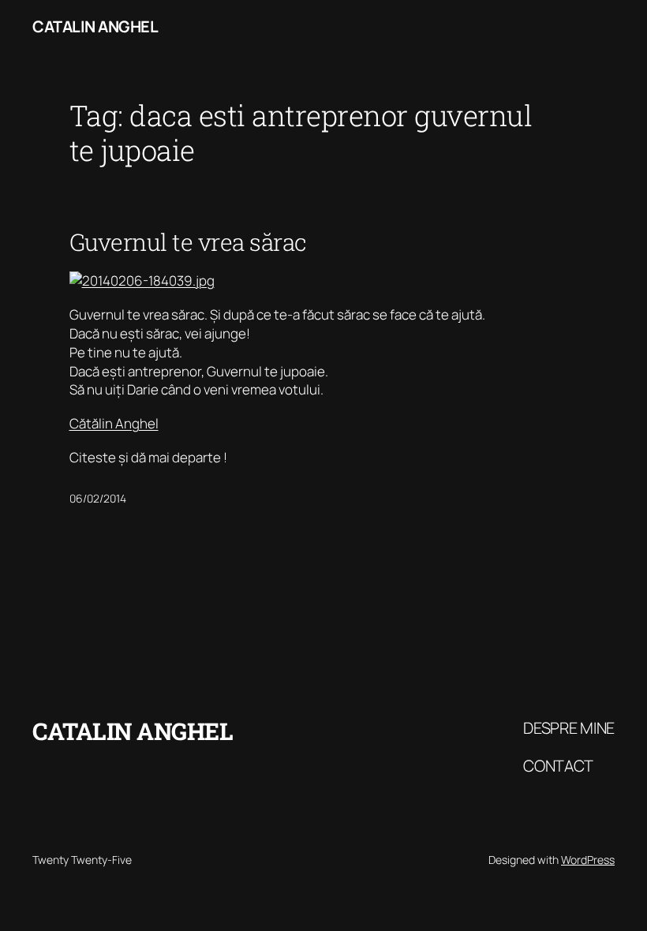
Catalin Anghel (95, 26)
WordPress (588, 859)
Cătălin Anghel (114, 423)
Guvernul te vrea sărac (188, 242)
